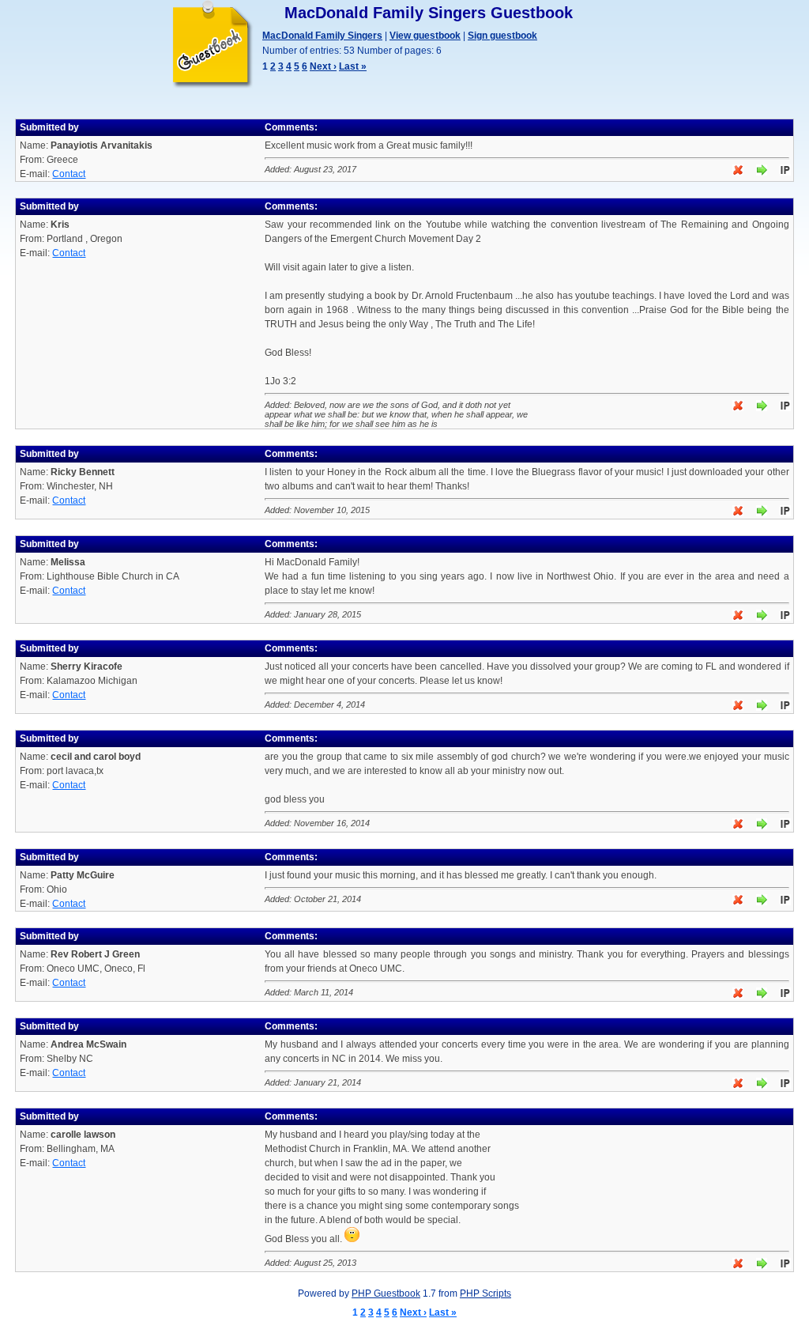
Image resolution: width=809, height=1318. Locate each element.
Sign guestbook (502, 35)
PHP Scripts (485, 1293)
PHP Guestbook (386, 1293)
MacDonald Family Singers (322, 35)
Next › (323, 66)
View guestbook (425, 35)
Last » (353, 66)
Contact (68, 173)
